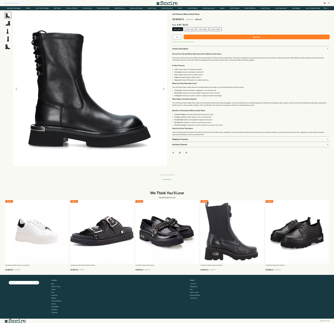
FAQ (191, 289)
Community (54, 312)
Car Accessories (87, 8)
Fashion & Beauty (192, 8)
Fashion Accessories (208, 8)
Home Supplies (296, 8)
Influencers (54, 295)
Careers (53, 289)
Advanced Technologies (14, 8)
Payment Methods (195, 295)
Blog (52, 283)
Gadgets (222, 8)
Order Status (193, 298)
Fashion (180, 8)
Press (52, 292)
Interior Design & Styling (313, 8)
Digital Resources (119, 8)
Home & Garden (265, 8)
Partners (53, 303)
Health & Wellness (250, 8)
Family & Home (152, 8)
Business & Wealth (71, 8)
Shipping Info (193, 286)
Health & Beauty (234, 8)
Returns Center (194, 292)
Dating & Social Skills (103, 8)
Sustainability (55, 306)
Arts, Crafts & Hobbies (42, 8)
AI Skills (28, 8)
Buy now (256, 37)
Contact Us (193, 283)
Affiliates (53, 298)
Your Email (13, 282)
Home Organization (281, 8)
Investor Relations (56, 301)
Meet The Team (55, 286)
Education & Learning (136, 8)
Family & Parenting (166, 8)
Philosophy (54, 309)
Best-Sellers (57, 8)
